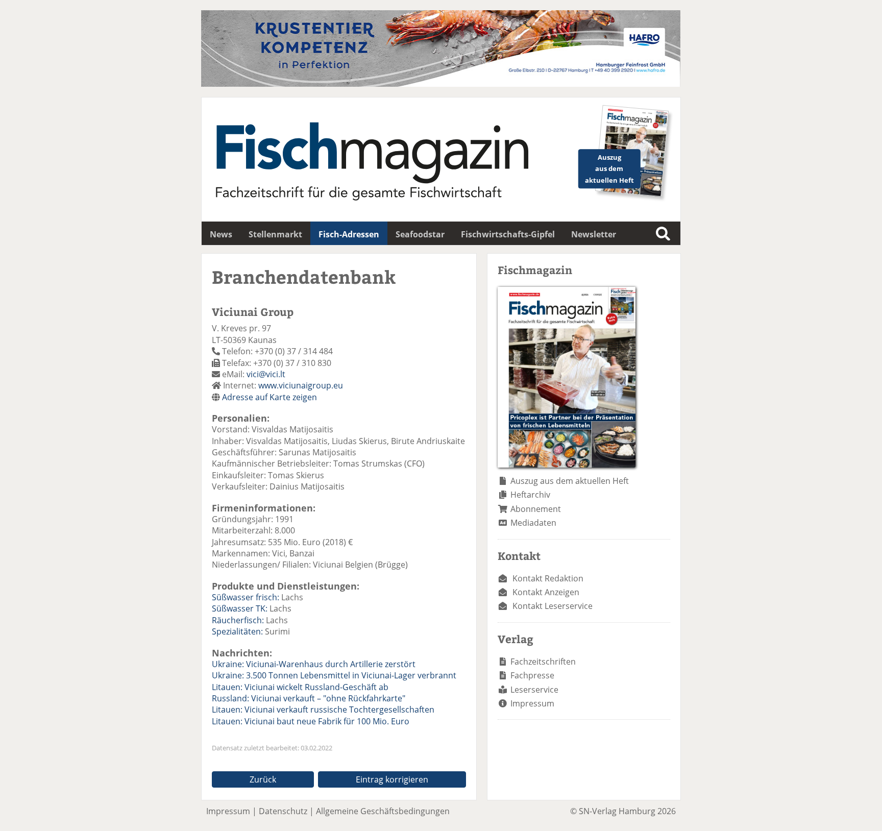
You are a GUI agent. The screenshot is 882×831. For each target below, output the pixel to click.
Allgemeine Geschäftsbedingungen (383, 811)
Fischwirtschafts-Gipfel (508, 234)
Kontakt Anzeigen (545, 592)
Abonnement (535, 509)
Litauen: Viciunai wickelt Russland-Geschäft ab (300, 687)
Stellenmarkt (275, 234)
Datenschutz (283, 811)
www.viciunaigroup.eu (300, 385)
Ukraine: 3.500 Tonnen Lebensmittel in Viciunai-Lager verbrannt (334, 675)
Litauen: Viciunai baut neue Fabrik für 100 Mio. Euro (310, 721)
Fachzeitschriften (543, 661)
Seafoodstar (420, 234)
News (221, 234)
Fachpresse (532, 675)
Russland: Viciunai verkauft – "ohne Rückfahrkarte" (308, 698)
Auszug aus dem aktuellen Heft (569, 480)
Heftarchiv (530, 494)
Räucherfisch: (238, 620)
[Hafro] (440, 83)
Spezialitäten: (237, 631)
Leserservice (534, 689)
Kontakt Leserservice (552, 606)
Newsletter (593, 234)
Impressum (532, 703)
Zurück (263, 779)
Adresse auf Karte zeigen (269, 397)
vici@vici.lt (266, 374)
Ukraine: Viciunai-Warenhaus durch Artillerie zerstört (313, 664)
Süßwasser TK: (239, 608)
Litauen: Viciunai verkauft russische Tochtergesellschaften (323, 709)
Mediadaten (533, 522)
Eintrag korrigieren (392, 779)
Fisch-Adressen (348, 234)
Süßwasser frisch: (245, 597)
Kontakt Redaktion (547, 578)
